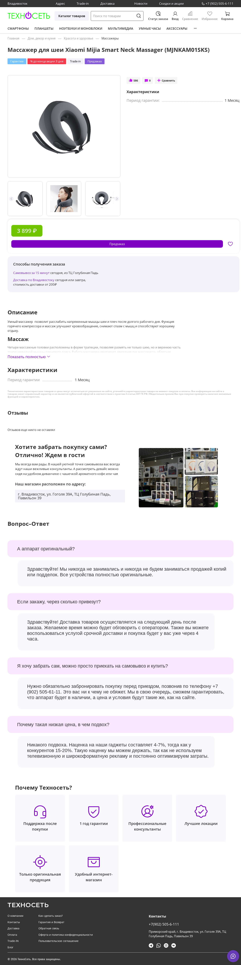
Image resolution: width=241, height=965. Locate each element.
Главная (13, 38)
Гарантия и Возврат (51, 922)
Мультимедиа (120, 28)
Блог (10, 947)
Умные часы (150, 28)
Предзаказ (117, 244)
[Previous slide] (13, 126)
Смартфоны (18, 28)
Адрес (60, 3)
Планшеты (43, 28)
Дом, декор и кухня (42, 38)
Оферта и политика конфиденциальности (65, 934)
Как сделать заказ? (50, 915)
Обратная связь (48, 928)
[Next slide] (114, 126)
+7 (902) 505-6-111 (219, 3)
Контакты (14, 922)
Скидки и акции (171, 3)
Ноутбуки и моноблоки (80, 28)
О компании (15, 915)
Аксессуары (176, 28)
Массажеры (110, 38)
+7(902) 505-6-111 (164, 924)
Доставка (107, 3)
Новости (140, 3)
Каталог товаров (71, 16)
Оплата (12, 934)
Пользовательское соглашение (58, 941)
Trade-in (83, 3)
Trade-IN (13, 941)
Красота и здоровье (78, 38)
